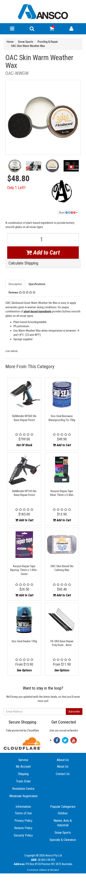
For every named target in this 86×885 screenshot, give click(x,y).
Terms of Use (23, 813)
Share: (62, 212)
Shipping (23, 774)
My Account (23, 766)
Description (15, 284)
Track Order (23, 781)
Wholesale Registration (23, 796)
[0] (51, 29)
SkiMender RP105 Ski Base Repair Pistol (24, 493)
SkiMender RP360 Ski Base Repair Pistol (24, 418)
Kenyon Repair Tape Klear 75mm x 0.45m (61, 493)
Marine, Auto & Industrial (63, 823)
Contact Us (63, 774)
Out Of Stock (24, 445)
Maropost (54, 870)
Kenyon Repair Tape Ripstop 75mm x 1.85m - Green (24, 570)
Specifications (37, 284)
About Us (62, 766)
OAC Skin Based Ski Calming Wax (61, 568)
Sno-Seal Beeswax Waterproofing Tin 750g (61, 418)
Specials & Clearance (63, 840)
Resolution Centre (23, 789)
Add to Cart (46, 252)
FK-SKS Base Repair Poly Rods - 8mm (61, 643)
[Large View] (14, 166)
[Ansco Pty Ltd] (43, 11)
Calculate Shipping (23, 263)
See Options (24, 670)
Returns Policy (23, 828)
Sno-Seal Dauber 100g (24, 641)
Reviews (14, 292)
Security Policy (23, 835)
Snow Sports (63, 832)
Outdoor (63, 813)
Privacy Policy (23, 821)
